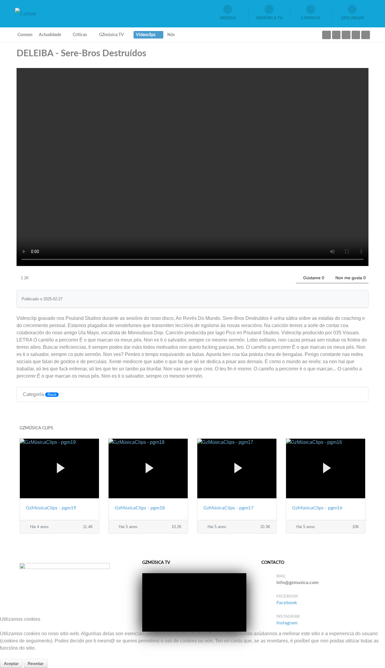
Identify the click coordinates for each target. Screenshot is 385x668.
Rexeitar (36, 663)
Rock (52, 394)
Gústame (312, 277)
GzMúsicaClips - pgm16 (317, 508)
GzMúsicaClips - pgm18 (140, 508)
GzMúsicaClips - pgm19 (51, 508)
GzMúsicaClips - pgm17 (228, 508)
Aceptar (11, 663)
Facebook (286, 602)
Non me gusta (348, 277)
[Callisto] (25, 13)
